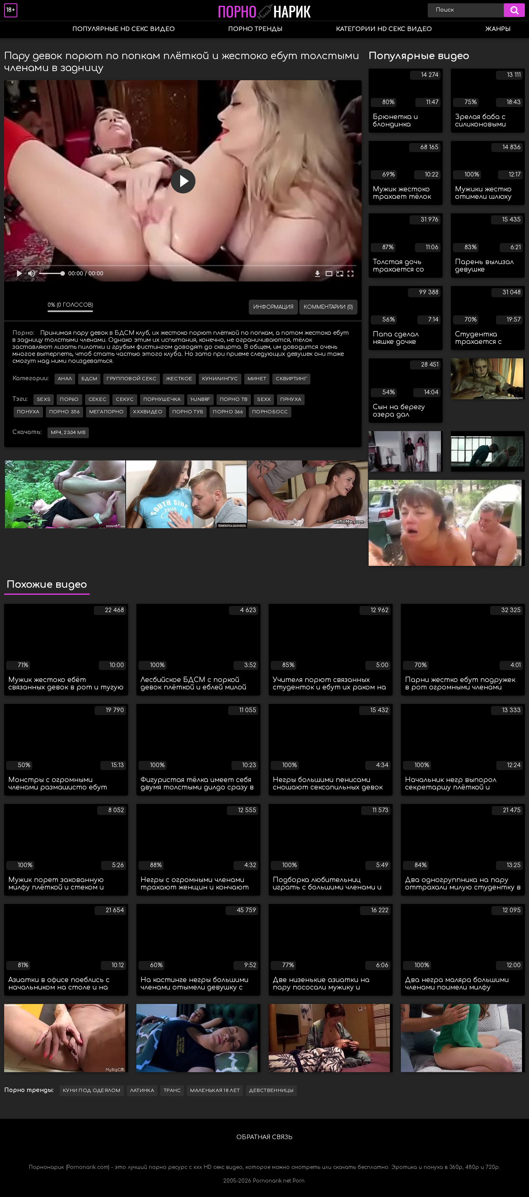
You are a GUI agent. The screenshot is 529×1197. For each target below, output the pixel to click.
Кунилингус (220, 379)
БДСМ (89, 379)
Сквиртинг (291, 379)
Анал (65, 379)
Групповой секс (131, 379)
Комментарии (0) (328, 307)
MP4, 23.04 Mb (68, 432)
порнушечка (162, 399)
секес (97, 399)
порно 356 (64, 412)
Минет (257, 379)
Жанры (497, 29)
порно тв (234, 399)
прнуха (290, 399)
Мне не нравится (35, 307)
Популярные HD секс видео (123, 29)
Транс (172, 1090)
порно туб (188, 412)
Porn (299, 1181)
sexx (264, 399)
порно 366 (228, 412)
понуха (28, 412)
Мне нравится (16, 307)
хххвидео (147, 412)
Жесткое (179, 379)
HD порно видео (18, 29)
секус (125, 399)
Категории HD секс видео (384, 29)
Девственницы (271, 1090)
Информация (273, 307)
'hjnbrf (200, 399)
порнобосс (270, 412)
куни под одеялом (92, 1090)
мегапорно (106, 412)
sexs (43, 399)
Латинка (142, 1090)
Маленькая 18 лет (215, 1090)
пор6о (69, 399)
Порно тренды (255, 29)
